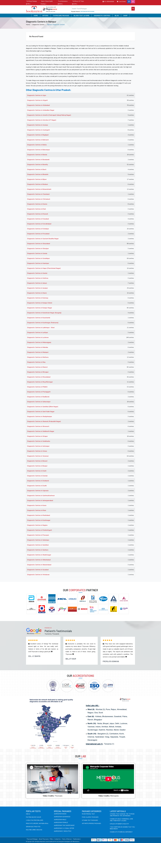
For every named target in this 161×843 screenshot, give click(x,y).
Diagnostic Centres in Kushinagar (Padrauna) (42, 323)
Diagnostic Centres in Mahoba (37, 347)
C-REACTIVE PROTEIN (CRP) (34, 820)
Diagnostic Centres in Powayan (38, 535)
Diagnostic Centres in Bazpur (37, 466)
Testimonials (76, 839)
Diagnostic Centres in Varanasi (38, 456)
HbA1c (28, 814)
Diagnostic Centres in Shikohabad (39, 560)
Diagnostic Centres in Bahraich (38, 140)
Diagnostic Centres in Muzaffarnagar (40, 382)
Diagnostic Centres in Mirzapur (38, 372)
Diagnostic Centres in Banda (37, 155)
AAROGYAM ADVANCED (62, 817)
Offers (45, 15)
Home (36, 15)
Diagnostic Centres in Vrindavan (38, 575)
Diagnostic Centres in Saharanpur (38, 402)
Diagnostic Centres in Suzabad (38, 570)
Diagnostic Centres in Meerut (37, 367)
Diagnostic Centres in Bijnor (37, 179)
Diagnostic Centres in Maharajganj (39, 342)
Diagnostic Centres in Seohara (37, 550)
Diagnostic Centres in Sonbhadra (38, 441)
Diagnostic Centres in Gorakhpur (38, 258)
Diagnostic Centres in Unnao (37, 451)
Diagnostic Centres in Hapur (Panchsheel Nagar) (44, 268)
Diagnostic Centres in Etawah (37, 214)
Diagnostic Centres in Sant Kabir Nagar (40, 412)
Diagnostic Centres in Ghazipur (38, 249)
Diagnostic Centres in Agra (36, 95)
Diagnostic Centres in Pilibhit (37, 387)
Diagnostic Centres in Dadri (36, 471)
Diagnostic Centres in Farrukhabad (39, 224)
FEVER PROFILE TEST (88, 814)
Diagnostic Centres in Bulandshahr (39, 189)
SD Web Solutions (75, 841)
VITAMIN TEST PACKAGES (90, 820)
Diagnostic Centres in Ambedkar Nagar (40, 110)
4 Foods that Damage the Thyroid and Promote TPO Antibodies (122, 815)
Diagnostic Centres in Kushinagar (38, 520)
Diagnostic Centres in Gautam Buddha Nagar (43, 239)
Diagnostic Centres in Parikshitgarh (39, 530)
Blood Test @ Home (81, 15)
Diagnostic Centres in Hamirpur (38, 263)
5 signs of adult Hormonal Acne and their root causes (121, 820)
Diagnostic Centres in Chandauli (38, 194)
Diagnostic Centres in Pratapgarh (38, 392)
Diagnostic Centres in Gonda (37, 253)
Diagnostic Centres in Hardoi (37, 273)
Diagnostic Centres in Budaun (37, 184)
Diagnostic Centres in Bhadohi (37, 174)
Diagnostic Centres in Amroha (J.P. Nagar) (41, 120)
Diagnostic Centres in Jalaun (37, 283)
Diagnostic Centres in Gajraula (37, 491)
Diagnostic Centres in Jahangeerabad (40, 500)
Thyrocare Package (61, 15)
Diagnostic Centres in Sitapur (37, 436)
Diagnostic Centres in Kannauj (37, 298)
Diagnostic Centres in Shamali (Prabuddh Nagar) (44, 421)
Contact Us (57, 839)
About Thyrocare (43, 839)
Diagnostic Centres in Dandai (37, 476)
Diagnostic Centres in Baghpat (38, 135)
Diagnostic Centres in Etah (36, 209)
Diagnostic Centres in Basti (36, 169)
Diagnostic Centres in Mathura (37, 357)
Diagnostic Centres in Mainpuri (37, 352)
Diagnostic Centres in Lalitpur (37, 332)
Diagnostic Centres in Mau (36, 362)
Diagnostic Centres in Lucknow (38, 337)
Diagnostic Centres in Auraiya (37, 125)
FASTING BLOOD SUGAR (33, 817)
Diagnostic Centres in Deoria (37, 204)
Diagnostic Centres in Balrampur (38, 150)
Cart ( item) (122, 1)
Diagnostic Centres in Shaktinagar (39, 555)
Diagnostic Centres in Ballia (37, 145)
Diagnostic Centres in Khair (36, 510)
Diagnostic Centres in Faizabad (38, 219)
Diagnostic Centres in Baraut (37, 461)
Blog (117, 15)
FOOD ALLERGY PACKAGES (90, 817)
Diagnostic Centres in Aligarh (37, 100)
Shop (125, 15)
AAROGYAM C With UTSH (62, 831)
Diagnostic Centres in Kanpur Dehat (39, 303)
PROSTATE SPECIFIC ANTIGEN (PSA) (37, 823)
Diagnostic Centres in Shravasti (38, 426)
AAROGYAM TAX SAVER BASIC (64, 825)
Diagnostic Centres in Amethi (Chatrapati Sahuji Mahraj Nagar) (49, 115)
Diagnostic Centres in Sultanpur (38, 446)
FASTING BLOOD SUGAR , (87, 11)
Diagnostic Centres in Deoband (38, 481)
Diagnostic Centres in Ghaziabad (38, 244)
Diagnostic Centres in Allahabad (38, 105)
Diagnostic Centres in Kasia (36, 505)
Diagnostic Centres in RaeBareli (38, 397)
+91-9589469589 (109, 1)
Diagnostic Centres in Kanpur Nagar (39, 308)
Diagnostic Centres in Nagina (37, 525)
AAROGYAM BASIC (60, 814)
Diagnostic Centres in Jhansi (37, 293)
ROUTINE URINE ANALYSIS (34, 830)
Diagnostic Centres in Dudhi (37, 486)
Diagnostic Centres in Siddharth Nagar (40, 431)
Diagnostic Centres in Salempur (38, 540)
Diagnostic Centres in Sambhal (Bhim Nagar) (42, 407)
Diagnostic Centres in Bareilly (37, 165)
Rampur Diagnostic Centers (56, 25)
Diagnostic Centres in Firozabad (38, 234)
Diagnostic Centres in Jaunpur (37, 288)
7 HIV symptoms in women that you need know (122, 828)
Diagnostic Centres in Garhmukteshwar (41, 496)
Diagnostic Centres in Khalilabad (38, 515)
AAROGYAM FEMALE (61, 822)
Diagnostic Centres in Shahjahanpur (39, 416)
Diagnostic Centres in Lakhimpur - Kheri (41, 328)
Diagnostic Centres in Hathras (37, 278)
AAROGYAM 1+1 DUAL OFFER (64, 828)
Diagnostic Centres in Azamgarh (38, 130)
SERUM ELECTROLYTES (33, 827)
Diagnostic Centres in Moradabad (38, 377)
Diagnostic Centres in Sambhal (38, 545)
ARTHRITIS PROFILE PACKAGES (91, 823)
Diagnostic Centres (102, 15)
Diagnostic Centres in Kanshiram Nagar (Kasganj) (44, 313)
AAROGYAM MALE (60, 820)
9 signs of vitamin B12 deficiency (121, 832)
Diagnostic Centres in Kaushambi (38, 318)
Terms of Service (66, 839)
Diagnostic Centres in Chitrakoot (38, 199)
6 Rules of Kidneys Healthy (119, 824)
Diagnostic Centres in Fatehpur (38, 229)
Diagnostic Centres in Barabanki (38, 160)
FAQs (51, 839)
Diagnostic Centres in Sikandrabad (39, 565)
